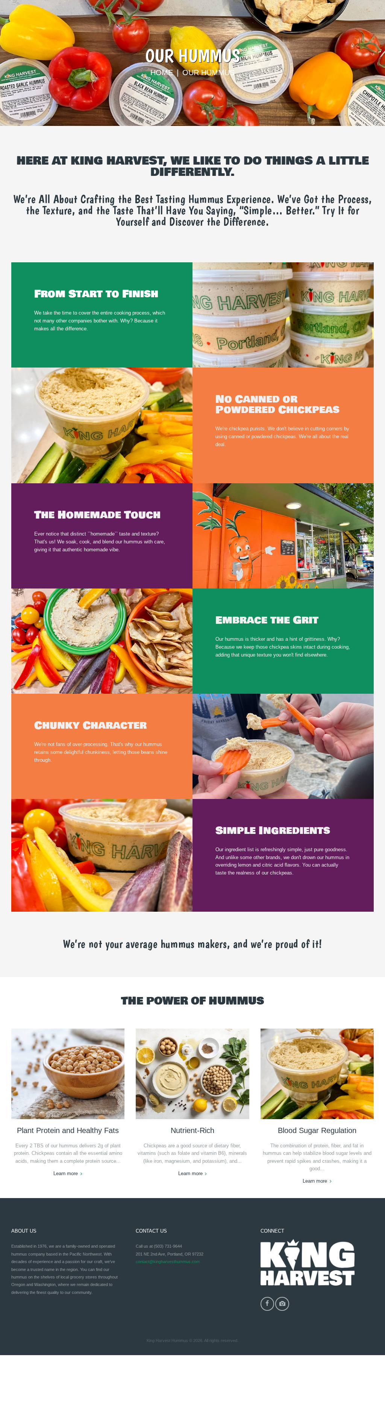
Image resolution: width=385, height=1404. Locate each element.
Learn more (65, 1173)
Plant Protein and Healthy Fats (68, 1130)
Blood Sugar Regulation (317, 1130)
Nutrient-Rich (192, 1130)
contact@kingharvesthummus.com (168, 1261)
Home (161, 72)
